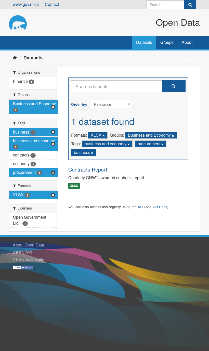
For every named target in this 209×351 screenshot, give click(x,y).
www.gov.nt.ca (26, 4)
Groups (167, 42)
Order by (78, 104)
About (187, 42)
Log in (186, 59)
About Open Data (28, 245)
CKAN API (22, 252)
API (140, 206)
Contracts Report (87, 169)
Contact (52, 4)
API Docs (159, 206)
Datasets (144, 42)
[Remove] (103, 135)
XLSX (74, 186)
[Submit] (190, 4)
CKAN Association (30, 260)
